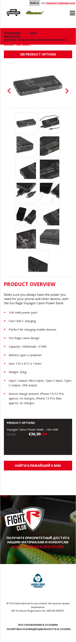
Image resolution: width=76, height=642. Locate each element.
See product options (38, 54)
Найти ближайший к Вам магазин (38, 466)
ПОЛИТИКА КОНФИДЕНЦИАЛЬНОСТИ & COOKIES (39, 629)
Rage (7, 10)
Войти (34, 3)
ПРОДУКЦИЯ (12, 33)
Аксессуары (12, 36)
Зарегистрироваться (60, 3)
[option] (38, 85)
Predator (30, 10)
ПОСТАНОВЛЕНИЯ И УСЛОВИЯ (38, 625)
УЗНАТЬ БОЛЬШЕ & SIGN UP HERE (38, 546)
